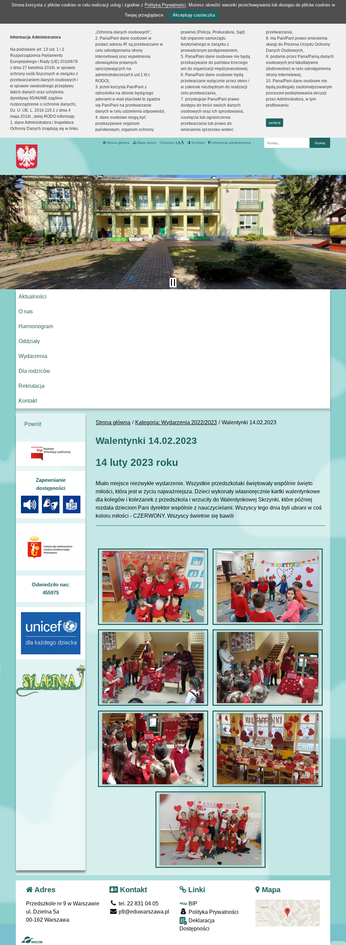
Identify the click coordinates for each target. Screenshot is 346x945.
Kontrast (198, 142)
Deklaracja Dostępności (197, 924)
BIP (192, 903)
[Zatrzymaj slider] (173, 282)
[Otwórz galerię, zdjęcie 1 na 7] (153, 586)
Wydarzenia (33, 356)
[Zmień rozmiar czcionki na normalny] (176, 142)
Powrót (32, 424)
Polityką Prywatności (165, 4)
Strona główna (117, 142)
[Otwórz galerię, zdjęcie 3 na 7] (153, 667)
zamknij (274, 123)
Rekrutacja (32, 386)
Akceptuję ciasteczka (194, 15)
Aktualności (33, 296)
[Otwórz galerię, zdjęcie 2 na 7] (267, 586)
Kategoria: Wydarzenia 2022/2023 (176, 422)
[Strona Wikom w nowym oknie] (31, 940)
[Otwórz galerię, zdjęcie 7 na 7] (210, 829)
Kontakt (28, 401)
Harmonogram (36, 326)
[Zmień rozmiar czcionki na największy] (182, 142)
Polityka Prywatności (213, 912)
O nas (26, 311)
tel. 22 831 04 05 (137, 903)
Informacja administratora (231, 142)
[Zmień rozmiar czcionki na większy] (178, 142)
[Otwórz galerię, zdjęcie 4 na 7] (267, 667)
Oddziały (29, 341)
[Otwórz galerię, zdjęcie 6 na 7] (267, 748)
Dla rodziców (34, 371)
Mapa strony (146, 142)
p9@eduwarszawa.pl (143, 912)
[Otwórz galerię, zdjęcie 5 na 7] (153, 748)
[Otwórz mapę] (287, 913)
